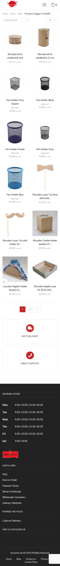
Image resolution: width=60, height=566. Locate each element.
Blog (19, 559)
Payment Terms (10, 485)
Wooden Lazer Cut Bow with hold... (45, 196)
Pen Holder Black (45, 100)
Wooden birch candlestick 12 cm (45, 56)
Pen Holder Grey (45, 149)
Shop (13, 13)
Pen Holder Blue (15, 194)
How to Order (9, 479)
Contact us (31, 559)
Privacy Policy (47, 559)
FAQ (4, 474)
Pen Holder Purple (15, 149)
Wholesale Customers (13, 497)
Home (5, 13)
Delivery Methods (11, 502)
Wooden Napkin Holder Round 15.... (15, 288)
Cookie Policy (31, 562)
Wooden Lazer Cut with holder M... (15, 242)
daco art (15, 107)
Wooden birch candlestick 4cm (15, 56)
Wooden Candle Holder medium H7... (45, 242)
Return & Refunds (11, 491)
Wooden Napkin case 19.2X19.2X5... (45, 288)
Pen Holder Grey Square (15, 102)
